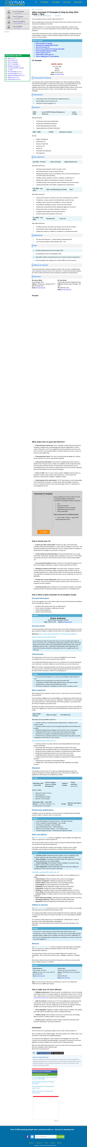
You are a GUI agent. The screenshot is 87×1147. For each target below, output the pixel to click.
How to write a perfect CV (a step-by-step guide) (50, 49)
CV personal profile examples (16, 68)
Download (43, 532)
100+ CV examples (13, 64)
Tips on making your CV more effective (47, 56)
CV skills (10, 70)
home (33, 9)
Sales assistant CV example (44, 43)
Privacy (52, 1143)
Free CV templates (13, 62)
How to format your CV (43, 47)
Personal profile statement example (46, 51)
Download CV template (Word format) (47, 45)
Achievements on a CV (14, 79)
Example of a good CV (14, 66)
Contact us (39, 1143)
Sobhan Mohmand (38, 15)
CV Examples (39, 9)
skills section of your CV (41, 837)
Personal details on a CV (14, 71)
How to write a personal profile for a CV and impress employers (58, 634)
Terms (46, 1143)
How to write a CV (13, 60)
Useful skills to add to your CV (45, 54)
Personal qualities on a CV (15, 73)
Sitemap (59, 1143)
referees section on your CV (42, 947)
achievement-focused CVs (41, 998)
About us (31, 1143)
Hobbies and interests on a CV (16, 75)
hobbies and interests (40, 908)
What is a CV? (12, 58)
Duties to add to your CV (43, 52)
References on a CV (13, 77)
